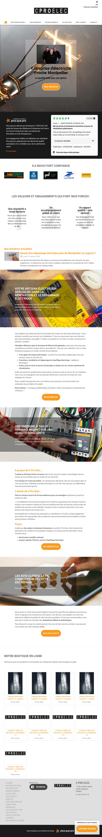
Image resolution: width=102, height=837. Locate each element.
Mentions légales (14, 802)
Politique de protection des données (13, 815)
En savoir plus (11, 151)
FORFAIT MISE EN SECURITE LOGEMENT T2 (39, 732)
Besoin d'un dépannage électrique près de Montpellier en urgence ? (58, 253)
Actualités (67, 22)
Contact (93, 22)
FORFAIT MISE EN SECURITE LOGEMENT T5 (15, 769)
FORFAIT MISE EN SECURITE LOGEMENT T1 (15, 732)
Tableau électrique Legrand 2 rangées (63, 697)
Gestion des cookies (15, 820)
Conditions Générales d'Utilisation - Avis (14, 807)
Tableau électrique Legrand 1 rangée (86, 697)
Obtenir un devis (87, 829)
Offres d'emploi (51, 22)
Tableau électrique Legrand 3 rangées (39, 697)
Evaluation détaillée (62, 141)
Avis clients (81, 22)
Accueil (6, 22)
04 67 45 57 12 (83, 795)
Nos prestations (18, 22)
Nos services (35, 22)
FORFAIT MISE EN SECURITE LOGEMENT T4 (86, 732)
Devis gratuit (51, 397)
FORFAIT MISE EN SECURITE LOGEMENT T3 (63, 732)
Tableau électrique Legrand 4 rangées (15, 697)
